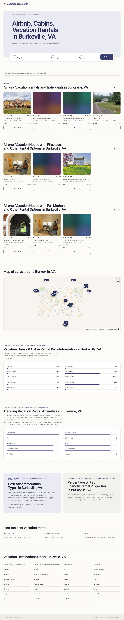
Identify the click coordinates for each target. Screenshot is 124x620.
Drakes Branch (68, 564)
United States (21, 14)
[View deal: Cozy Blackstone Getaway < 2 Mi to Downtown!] (47, 103)
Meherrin (6, 584)
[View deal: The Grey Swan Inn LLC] (17, 164)
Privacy (95, 617)
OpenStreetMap (112, 329)
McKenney (6, 589)
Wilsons (96, 589)
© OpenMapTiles (98, 329)
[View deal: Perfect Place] (107, 103)
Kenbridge (96, 574)
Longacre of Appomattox (41, 179)
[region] (62, 303)
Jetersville (96, 594)
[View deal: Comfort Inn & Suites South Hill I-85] (17, 103)
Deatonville (37, 594)
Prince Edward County (41, 574)
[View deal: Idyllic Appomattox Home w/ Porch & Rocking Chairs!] (77, 164)
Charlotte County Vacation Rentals (14, 564)
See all (117, 88)
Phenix (36, 569)
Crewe (65, 579)
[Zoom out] (118, 281)
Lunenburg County (9, 579)
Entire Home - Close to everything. (74, 240)
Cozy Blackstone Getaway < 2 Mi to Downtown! (48, 118)
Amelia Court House (69, 599)
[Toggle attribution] (118, 329)
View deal (17, 128)
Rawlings (36, 589)
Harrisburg (96, 564)
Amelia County (38, 599)
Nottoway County (39, 584)
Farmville (66, 594)
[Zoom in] (118, 278)
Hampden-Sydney (99, 569)
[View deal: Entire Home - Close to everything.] (77, 225)
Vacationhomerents (17, 4)
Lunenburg (37, 579)
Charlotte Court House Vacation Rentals (46, 564)
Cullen (65, 569)
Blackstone (97, 584)
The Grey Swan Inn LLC (10, 179)
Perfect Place (97, 118)
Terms (101, 617)
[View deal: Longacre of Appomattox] (47, 164)
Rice (4, 599)
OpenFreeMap (89, 329)
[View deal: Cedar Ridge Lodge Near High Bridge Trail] (77, 103)
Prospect (6, 594)
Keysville (6, 569)
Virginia (29, 14)
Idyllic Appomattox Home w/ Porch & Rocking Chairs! (79, 179)
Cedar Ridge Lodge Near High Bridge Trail (76, 118)
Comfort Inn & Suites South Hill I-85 (14, 118)
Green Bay (96, 579)
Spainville (66, 589)
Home (13, 14)
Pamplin (6, 574)
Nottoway (66, 584)
